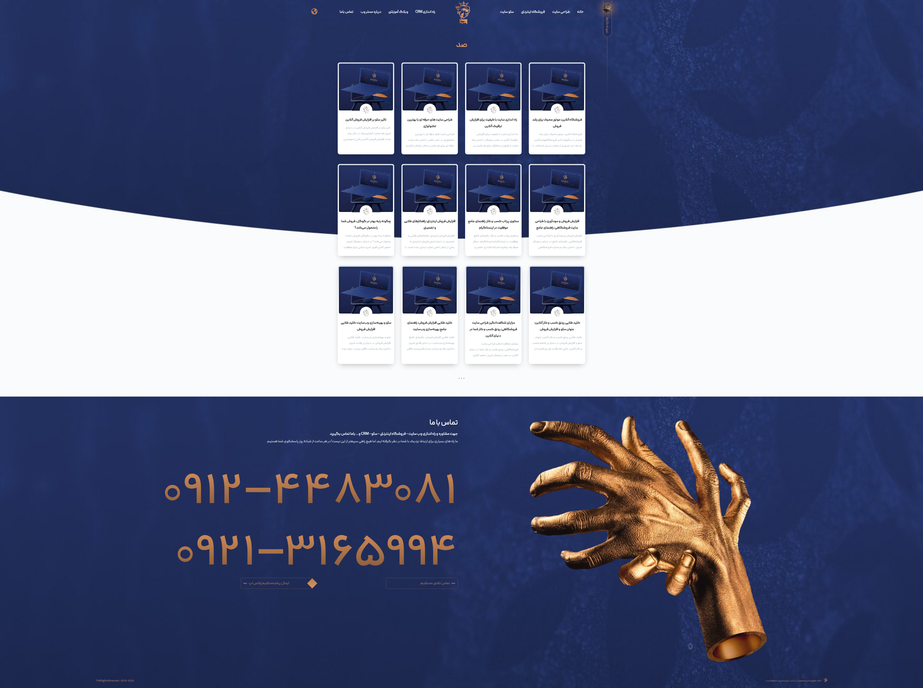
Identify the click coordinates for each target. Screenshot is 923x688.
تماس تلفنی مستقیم (435, 583)
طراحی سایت (561, 12)
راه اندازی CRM (425, 12)
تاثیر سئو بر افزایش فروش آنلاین (366, 119)
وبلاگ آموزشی (398, 12)
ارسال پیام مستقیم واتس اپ (269, 583)
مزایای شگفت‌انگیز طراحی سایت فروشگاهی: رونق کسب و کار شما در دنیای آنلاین (493, 329)
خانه (580, 12)
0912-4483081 (310, 480)
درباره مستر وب (371, 12)
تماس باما (346, 12)
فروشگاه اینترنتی (533, 12)
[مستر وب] (463, 12)
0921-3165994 (316, 542)
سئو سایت (507, 12)
